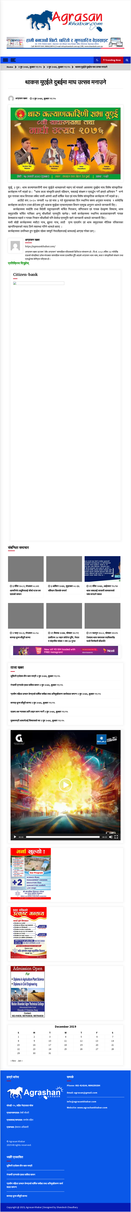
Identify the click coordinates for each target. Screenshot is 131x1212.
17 (50, 1044)
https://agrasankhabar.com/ (40, 246)
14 (112, 1040)
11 (65, 1040)
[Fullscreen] (116, 837)
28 (112, 1049)
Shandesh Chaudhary (67, 1207)
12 (81, 1040)
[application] (66, 785)
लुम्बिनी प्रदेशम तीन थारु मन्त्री (23, 676)
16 (34, 1044)
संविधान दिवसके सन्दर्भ (57, 590)
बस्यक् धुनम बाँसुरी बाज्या (20, 637)
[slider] (63, 837)
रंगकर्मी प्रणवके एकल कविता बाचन (25, 684)
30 (34, 1053)
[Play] (15, 837)
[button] (97, 60)
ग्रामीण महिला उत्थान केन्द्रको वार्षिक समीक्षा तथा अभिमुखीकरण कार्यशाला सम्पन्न (44, 693)
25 (65, 1049)
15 (18, 1044)
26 (81, 1049)
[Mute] (110, 837)
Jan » (20, 1060)
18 (65, 1044)
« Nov (13, 1060)
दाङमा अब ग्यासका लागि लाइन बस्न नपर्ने (27, 711)
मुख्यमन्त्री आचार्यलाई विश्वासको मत (25, 720)
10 (50, 1040)
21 (112, 1044)
